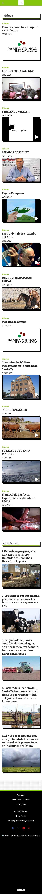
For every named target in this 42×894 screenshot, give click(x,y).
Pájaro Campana (13, 193)
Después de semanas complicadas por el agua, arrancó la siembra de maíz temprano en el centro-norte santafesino (20, 646)
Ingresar (22, 804)
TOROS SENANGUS (14, 410)
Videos (5, 23)
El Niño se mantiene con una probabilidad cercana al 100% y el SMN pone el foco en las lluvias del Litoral (20, 741)
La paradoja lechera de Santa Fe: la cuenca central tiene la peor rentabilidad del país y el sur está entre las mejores (19, 694)
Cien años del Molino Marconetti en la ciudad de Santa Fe (20, 366)
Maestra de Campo (14, 321)
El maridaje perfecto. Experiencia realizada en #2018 (18, 498)
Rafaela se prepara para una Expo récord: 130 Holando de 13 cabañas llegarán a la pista (18, 556)
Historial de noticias (21, 799)
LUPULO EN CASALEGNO (18, 71)
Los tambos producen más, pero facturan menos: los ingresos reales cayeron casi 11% (21, 600)
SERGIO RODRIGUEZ (15, 152)
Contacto (21, 795)
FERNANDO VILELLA (16, 111)
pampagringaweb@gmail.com (21, 820)
